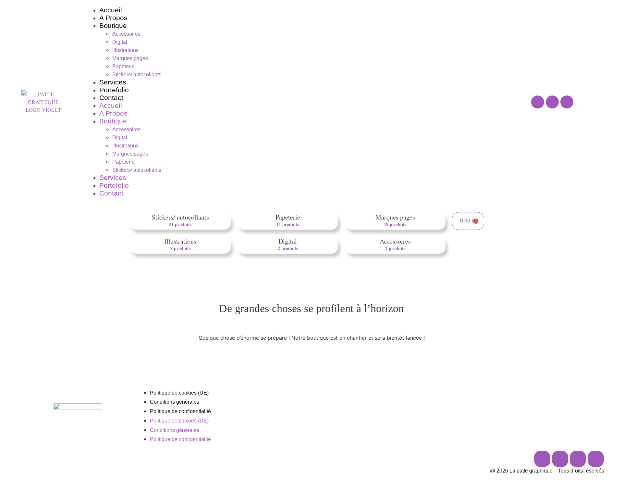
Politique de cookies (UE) (179, 393)
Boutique (113, 25)
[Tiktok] (578, 459)
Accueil (110, 10)
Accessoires (126, 34)
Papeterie (123, 66)
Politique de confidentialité (180, 411)
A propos (113, 17)
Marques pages (130, 58)
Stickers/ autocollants (136, 74)
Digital (119, 42)
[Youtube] (566, 101)
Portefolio (114, 90)
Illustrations (125, 50)
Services (112, 82)
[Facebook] (552, 101)
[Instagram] (537, 101)
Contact (111, 97)
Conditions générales (174, 402)
